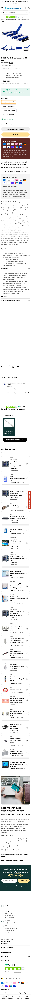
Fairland (12, 722)
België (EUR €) (8, 978)
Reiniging (7, 19)
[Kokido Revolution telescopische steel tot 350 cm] (5, 653)
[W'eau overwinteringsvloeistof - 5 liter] (5, 478)
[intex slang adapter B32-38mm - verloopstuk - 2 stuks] (5, 713)
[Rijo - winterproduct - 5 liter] (5, 530)
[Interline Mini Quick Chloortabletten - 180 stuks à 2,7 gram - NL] (5, 586)
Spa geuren (13, 676)
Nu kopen (15, 134)
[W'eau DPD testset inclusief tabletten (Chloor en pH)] (5, 573)
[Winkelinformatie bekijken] (27, 75)
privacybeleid (24, 887)
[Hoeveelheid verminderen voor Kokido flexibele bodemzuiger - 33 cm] (8, 392)
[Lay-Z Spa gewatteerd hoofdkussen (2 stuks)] (5, 752)
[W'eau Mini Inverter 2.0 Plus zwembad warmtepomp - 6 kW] (5, 493)
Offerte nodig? (5, 989)
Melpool (12, 594)
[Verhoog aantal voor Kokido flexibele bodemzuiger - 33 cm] (14, 392)
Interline (12, 581)
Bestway (12, 749)
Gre (11, 662)
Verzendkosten (15, 83)
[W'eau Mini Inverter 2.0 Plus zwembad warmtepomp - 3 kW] (5, 613)
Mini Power (13, 554)
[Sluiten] (27, 89)
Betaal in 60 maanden (10, 186)
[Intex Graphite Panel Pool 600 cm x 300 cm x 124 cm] (5, 518)
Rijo (11, 527)
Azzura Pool (9, 993)
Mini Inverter (13, 459)
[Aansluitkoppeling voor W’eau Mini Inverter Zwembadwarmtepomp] (5, 641)
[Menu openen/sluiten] (2, 8)
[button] (29, 500)
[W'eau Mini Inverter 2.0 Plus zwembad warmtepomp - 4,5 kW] (5, 464)
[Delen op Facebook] (8, 367)
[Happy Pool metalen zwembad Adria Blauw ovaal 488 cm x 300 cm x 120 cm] (5, 543)
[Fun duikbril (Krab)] (5, 690)
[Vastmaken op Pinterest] (18, 367)
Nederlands (19, 979)
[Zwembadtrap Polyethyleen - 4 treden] (5, 666)
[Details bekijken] (27, 464)
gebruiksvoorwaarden (9, 887)
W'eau (11, 457)
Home (2, 19)
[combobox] (15, 12)
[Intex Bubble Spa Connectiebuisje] (5, 507)
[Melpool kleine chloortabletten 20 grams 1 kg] (5, 598)
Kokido (11, 62)
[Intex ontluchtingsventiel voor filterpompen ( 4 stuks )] (5, 628)
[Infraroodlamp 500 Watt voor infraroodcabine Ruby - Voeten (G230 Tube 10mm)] (5, 700)
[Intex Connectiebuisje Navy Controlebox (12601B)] (5, 741)
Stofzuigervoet (13, 19)
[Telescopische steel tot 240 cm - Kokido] (9, 423)
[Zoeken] (27, 12)
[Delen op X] (13, 367)
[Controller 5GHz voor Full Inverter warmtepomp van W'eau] (5, 764)
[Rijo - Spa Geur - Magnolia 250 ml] (5, 679)
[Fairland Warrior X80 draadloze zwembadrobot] (5, 727)
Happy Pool (13, 537)
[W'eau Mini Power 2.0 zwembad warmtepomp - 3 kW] (5, 558)
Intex (11, 503)
